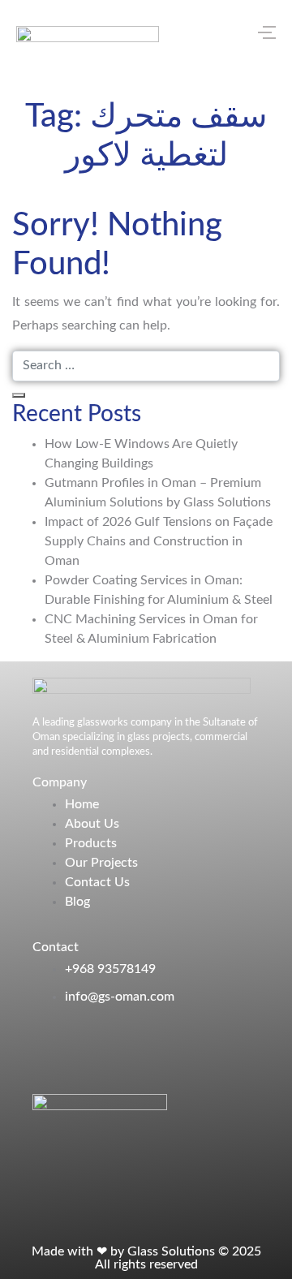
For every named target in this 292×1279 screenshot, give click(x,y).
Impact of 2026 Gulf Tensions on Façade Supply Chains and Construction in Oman (159, 541)
